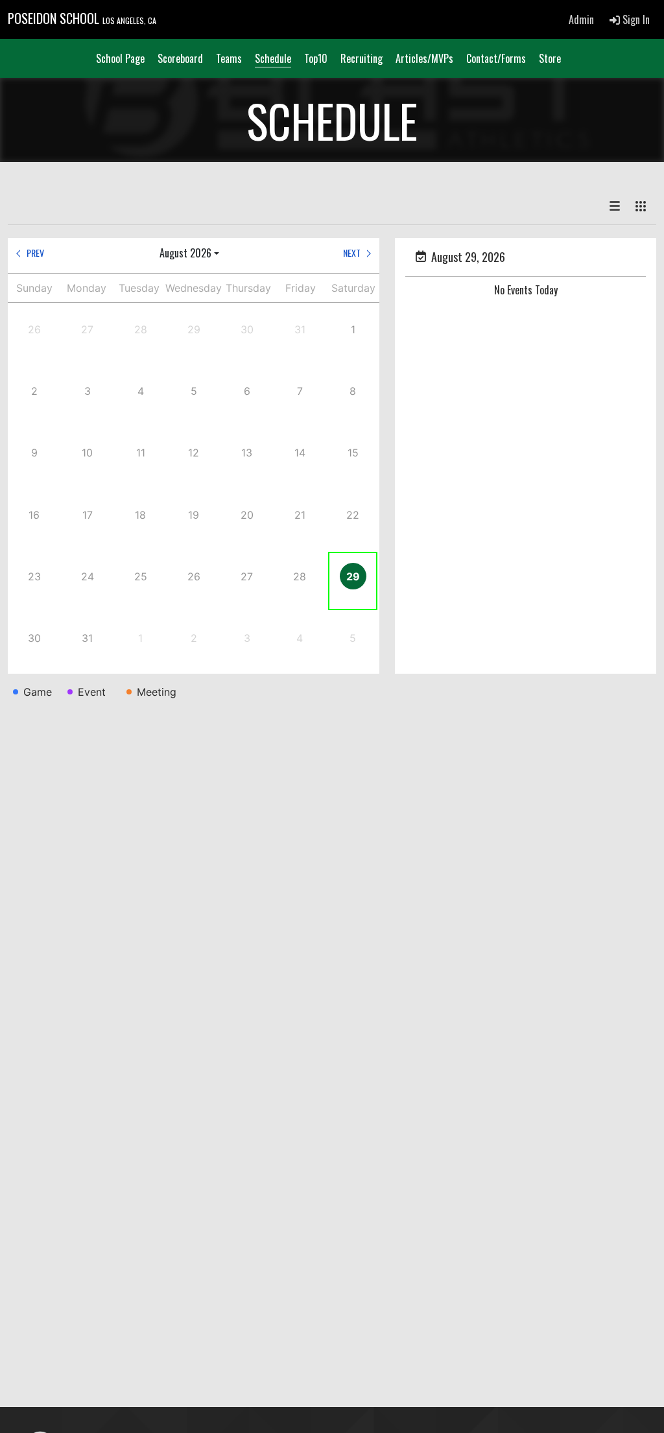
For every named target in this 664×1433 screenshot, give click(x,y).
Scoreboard (180, 58)
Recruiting (361, 58)
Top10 (315, 58)
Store (550, 58)
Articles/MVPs (424, 58)
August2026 (185, 253)
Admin (581, 19)
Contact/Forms (496, 58)
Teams (229, 58)
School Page (120, 58)
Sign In (635, 19)
